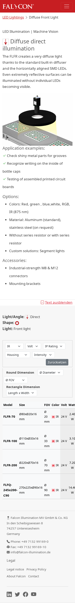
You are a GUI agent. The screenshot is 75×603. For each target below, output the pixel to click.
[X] (18, 595)
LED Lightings (13, 17)
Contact (33, 576)
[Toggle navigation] (66, 6)
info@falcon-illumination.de (30, 552)
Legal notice (15, 569)
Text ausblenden (58, 302)
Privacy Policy (36, 569)
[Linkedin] (10, 595)
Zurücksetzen (57, 362)
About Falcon (16, 576)
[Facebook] (26, 595)
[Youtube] (34, 595)
